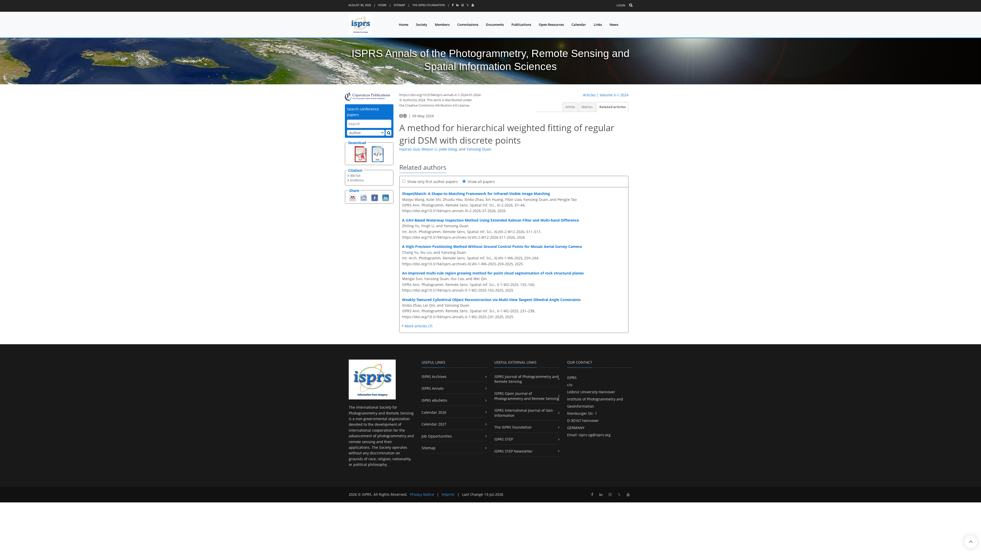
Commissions (467, 24)
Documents (495, 24)
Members (442, 24)
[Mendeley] (352, 197)
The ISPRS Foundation (428, 5)
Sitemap (399, 5)
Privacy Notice (422, 494)
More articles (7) (418, 326)
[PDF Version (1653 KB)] (361, 153)
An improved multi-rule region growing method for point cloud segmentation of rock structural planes (493, 273)
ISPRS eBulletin (434, 400)
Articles (589, 95)
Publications (521, 24)
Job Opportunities (437, 436)
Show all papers (481, 181)
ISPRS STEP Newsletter (513, 451)
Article (570, 107)
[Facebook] (374, 197)
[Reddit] (363, 197)
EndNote (357, 180)
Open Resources (551, 24)
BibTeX (355, 175)
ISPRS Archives (434, 376)
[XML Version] (378, 153)
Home (382, 5)
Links (598, 24)
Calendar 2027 (434, 424)
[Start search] (388, 133)
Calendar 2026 (434, 412)
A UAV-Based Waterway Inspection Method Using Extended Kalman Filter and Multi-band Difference (490, 220)
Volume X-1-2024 (614, 95)
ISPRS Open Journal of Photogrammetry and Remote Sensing (526, 396)
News (614, 24)
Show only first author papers (432, 181)
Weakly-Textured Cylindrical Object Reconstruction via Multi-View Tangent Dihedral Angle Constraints (491, 299)
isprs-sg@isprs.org (595, 434)
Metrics (587, 107)
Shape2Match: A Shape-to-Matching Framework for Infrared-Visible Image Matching (476, 193)
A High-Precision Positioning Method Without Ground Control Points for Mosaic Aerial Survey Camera (492, 246)
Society (421, 24)
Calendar (578, 24)
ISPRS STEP (503, 439)
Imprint (448, 494)
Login (620, 5)
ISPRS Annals (433, 388)
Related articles (612, 107)
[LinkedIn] (385, 197)
